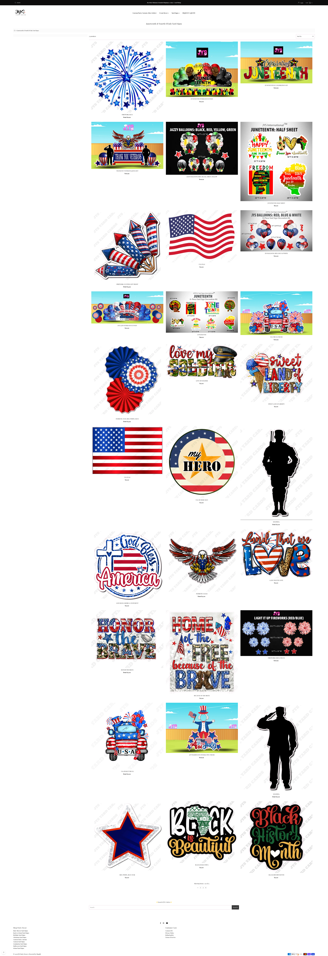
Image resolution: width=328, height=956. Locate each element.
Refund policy (169, 935)
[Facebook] (160, 923)
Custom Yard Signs (19, 942)
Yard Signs (175, 13)
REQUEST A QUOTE (189, 13)
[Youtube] (167, 923)
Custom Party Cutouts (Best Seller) (145, 13)
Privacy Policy (169, 933)
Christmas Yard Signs (19, 937)
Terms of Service (170, 937)
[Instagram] (163, 923)
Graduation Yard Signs (20, 944)
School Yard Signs (18, 948)
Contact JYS (169, 931)
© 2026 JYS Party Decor (20, 954)
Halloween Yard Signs (19, 946)
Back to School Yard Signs (21, 933)
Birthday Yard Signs (19, 935)
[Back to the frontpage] (15, 30)
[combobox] (63, 2)
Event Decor (163, 13)
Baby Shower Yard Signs (20, 931)
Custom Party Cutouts (20, 939)
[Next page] (206, 887)
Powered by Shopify (35, 954)
